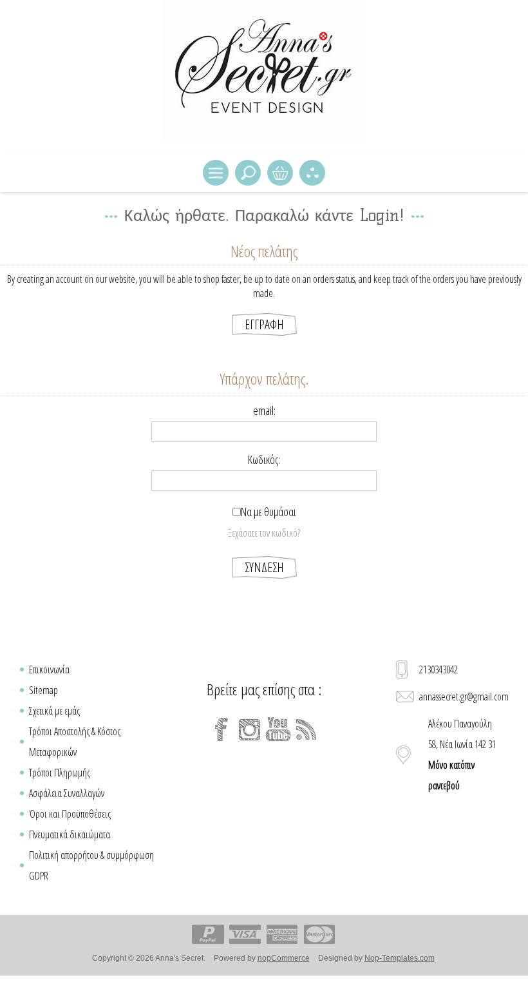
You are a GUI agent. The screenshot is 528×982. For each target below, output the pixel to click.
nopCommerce (284, 958)
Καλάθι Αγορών (280, 173)
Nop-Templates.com (399, 958)
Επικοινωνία (49, 669)
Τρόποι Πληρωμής (59, 772)
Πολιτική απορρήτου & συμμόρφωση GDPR (91, 865)
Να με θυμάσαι (268, 511)
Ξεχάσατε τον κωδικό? (264, 533)
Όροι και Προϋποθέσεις (70, 814)
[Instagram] (249, 729)
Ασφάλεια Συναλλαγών (66, 793)
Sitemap (43, 690)
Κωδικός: (264, 459)
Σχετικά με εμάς (54, 711)
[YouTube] (278, 729)
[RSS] (306, 729)
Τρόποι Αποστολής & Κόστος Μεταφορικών (74, 741)
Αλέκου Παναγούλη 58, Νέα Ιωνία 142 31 (462, 755)
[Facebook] (221, 729)
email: (264, 410)
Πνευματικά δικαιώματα (69, 834)
